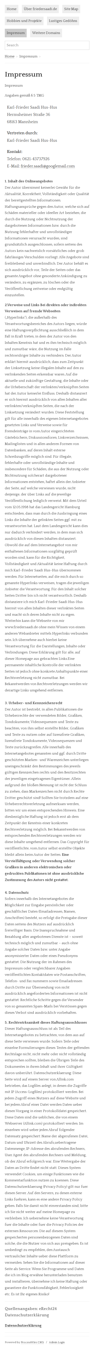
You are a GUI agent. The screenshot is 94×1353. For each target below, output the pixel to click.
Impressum (16, 33)
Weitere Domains (46, 33)
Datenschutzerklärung (23, 1326)
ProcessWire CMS (32, 1342)
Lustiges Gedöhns (63, 21)
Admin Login (57, 1342)
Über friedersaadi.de (40, 9)
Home (11, 9)
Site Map (71, 9)
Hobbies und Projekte (24, 21)
